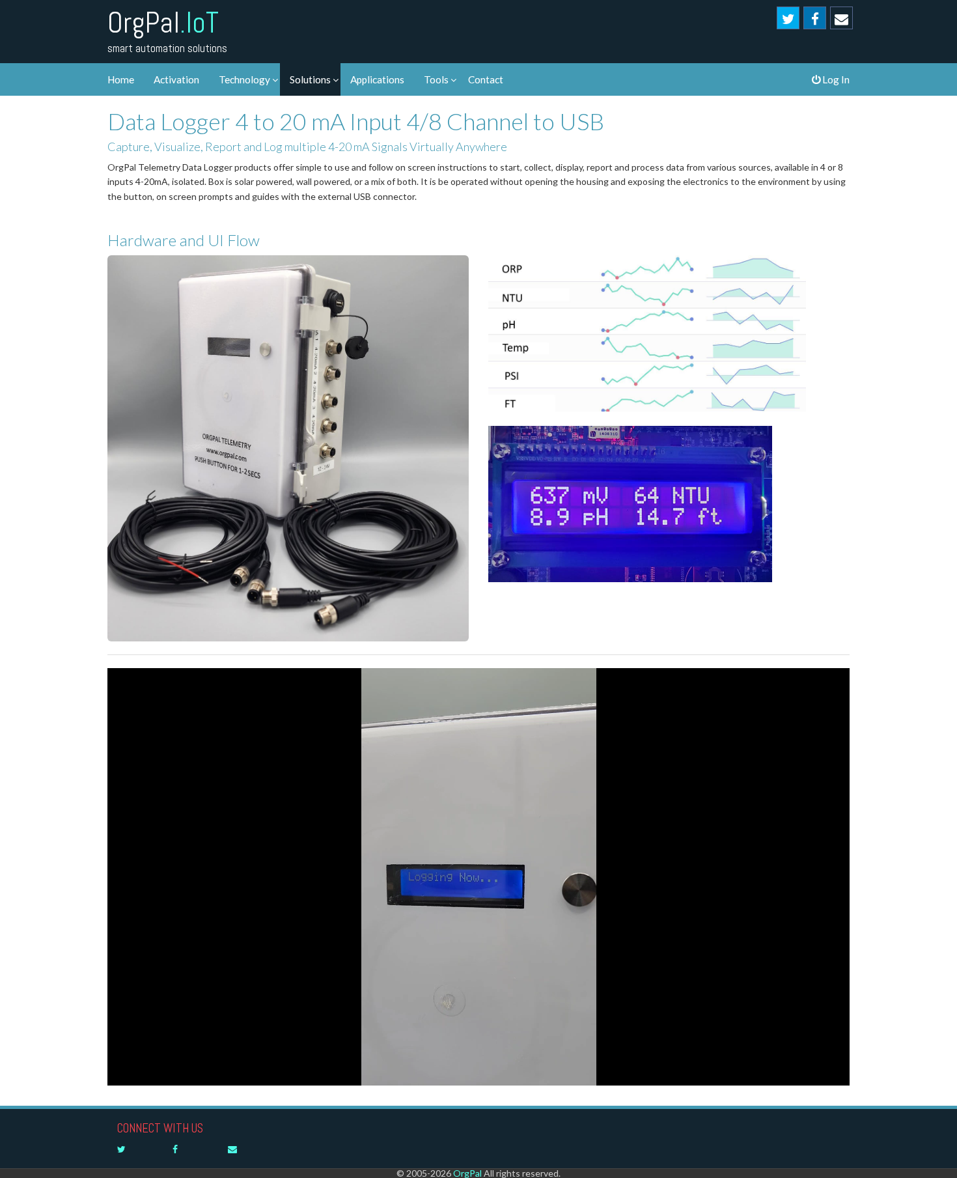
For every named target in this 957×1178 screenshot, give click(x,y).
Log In (835, 79)
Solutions (310, 79)
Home (120, 79)
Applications (377, 79)
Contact (485, 79)
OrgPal (163, 22)
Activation (176, 79)
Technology (244, 79)
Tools (436, 79)
